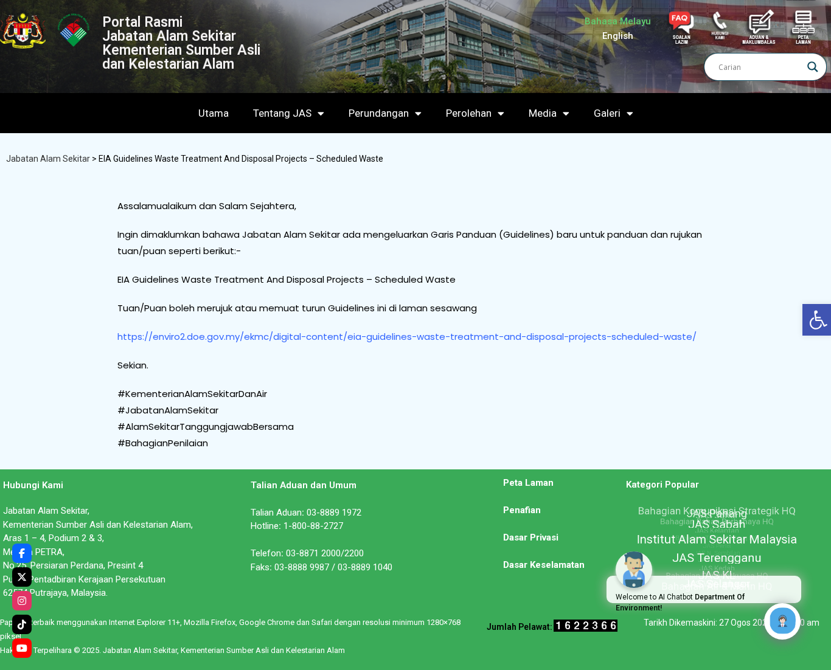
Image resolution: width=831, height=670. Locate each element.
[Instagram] (22, 600)
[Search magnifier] (812, 66)
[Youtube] (22, 648)
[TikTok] (22, 624)
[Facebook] (22, 553)
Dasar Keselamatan (544, 564)
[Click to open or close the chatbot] (782, 621)
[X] (22, 577)
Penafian (522, 510)
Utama (213, 113)
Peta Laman (528, 482)
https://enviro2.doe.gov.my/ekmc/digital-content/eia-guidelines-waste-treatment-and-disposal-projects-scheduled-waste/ (407, 336)
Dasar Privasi (530, 537)
